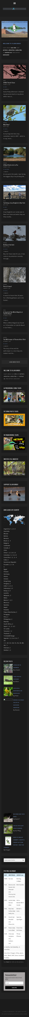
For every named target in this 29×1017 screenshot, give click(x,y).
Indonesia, (7, 588)
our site (13, 48)
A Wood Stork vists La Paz (10, 165)
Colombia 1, (8, 555)
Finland (6, 571)
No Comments (6, 89)
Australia (6, 531)
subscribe (18, 50)
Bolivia (6, 536)
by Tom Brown (6, 169)
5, (14, 552)
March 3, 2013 (6, 246)
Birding (5, 122)
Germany (6, 574)
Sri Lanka (6, 629)
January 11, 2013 (6, 288)
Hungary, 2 (7, 583)
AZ (8, 643)
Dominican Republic (10, 562)
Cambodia (7, 545)
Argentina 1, (8, 529)
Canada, (6, 548)
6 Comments (5, 346)
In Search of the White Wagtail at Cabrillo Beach (13, 313)
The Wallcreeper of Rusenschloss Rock (14, 339)
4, (13, 552)
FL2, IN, (19, 643)
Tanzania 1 (7, 631)
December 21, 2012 (7, 315)
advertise (11, 50)
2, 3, (13, 529)
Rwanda (6, 621)
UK (5, 640)
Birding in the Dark (8, 245)
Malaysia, (7, 595)
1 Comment (5, 209)
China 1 (6, 552)
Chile (5, 550)
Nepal (5, 607)
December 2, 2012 (7, 341)
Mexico (6, 600)
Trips (4, 80)
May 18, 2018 (6, 126)
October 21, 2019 (6, 84)
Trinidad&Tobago (9, 636)
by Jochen (5, 249)
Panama (6, 610)
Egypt (5, 569)
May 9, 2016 (5, 204)
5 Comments (5, 131)
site (15, 374)
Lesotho (6, 593)
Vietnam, (7, 648)
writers (22, 374)
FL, (16, 643)
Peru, (5, 617)
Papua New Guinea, (10, 612)
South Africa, (8, 624)
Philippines (7, 619)
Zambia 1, (7, 650)
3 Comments (5, 251)
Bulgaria (6, 543)
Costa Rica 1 (7, 557)
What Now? (6, 125)
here (7, 962)
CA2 (13, 643)
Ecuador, (7, 564)
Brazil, (6, 541)
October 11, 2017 (6, 167)
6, (17, 638)
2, (9, 541)
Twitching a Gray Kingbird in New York (14, 203)
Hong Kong (7, 581)
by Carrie (5, 129)
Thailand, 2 (7, 633)
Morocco (6, 602)
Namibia (6, 605)
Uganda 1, (7, 638)
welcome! (6, 55)
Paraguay (7, 614)
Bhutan (6, 533)
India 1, (6, 586)
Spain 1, (6, 626)
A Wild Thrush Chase (9, 83)
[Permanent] (14, 78)
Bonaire (6, 538)
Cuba (5, 560)
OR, (5, 645)
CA (10, 643)
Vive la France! (7, 286)
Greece (6, 579)
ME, (23, 643)
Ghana (6, 576)
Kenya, (6, 591)
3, (11, 552)
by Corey (5, 87)
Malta (5, 598)
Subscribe (14, 987)
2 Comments (5, 171)
